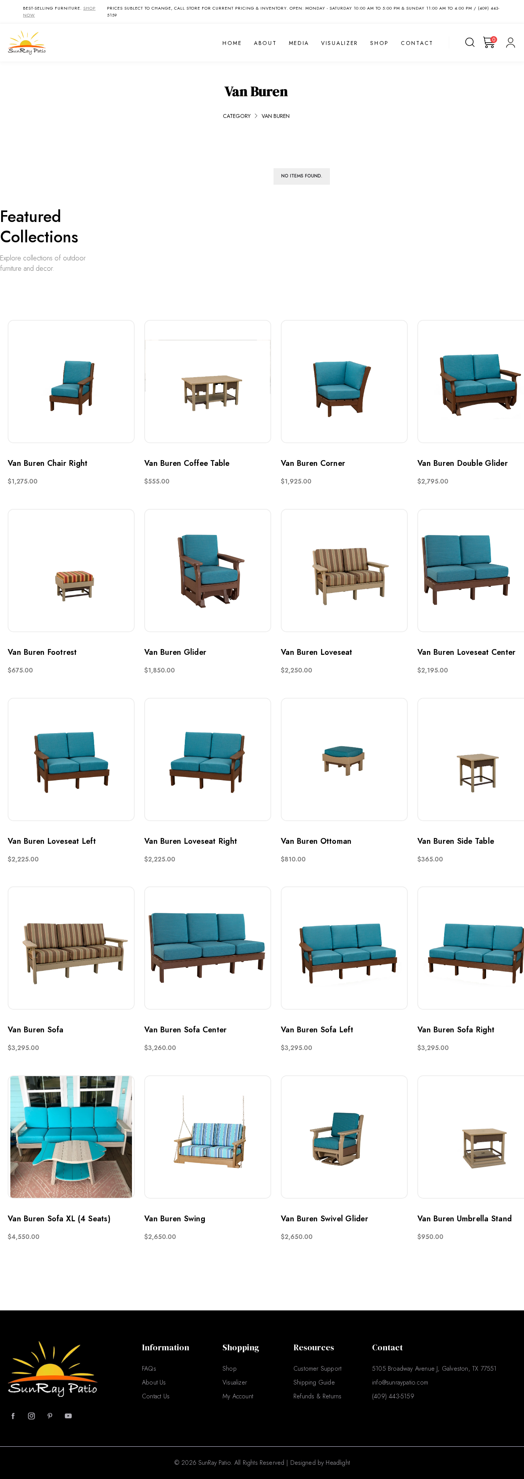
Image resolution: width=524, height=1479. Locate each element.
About (265, 43)
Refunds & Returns (317, 1396)
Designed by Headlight (320, 1462)
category (236, 116)
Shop (379, 43)
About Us (154, 1382)
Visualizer (339, 43)
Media (299, 43)
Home (232, 43)
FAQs (149, 1368)
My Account (237, 1396)
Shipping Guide (314, 1382)
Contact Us (156, 1396)
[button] (490, 42)
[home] (53, 42)
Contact (417, 43)
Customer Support (317, 1368)
